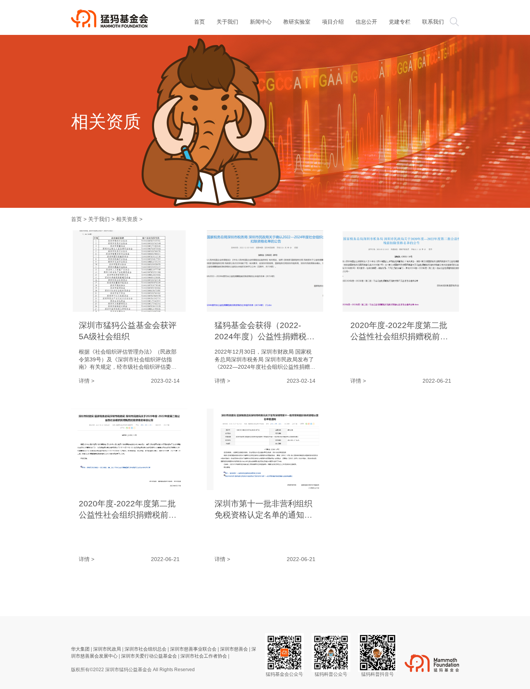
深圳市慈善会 (234, 649)
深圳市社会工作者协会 (203, 656)
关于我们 (227, 22)
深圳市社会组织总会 (145, 649)
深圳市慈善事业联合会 (193, 649)
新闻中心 (261, 22)
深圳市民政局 (107, 649)
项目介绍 (333, 22)
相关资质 (127, 219)
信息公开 (366, 22)
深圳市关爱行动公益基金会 (149, 656)
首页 (76, 219)
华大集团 (80, 649)
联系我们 (433, 22)
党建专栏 (399, 22)
